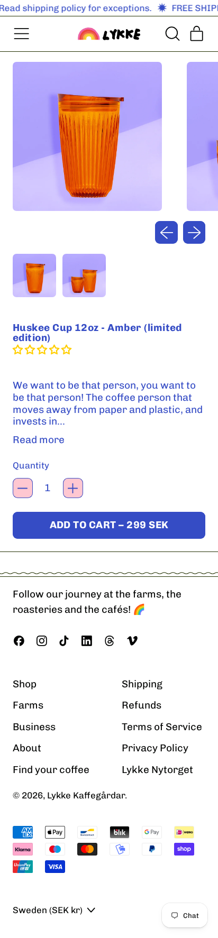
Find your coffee (51, 770)
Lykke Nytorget (157, 770)
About (27, 748)
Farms (28, 705)
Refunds (141, 705)
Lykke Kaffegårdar (86, 795)
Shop (25, 684)
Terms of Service (162, 727)
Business (34, 727)
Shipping (142, 684)
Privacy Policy (155, 748)
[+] (73, 488)
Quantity (31, 465)
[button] (171, 33)
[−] (23, 488)
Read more (39, 440)
